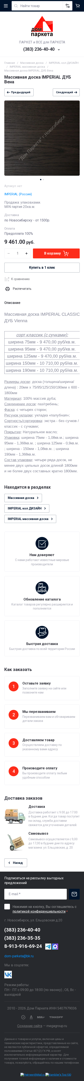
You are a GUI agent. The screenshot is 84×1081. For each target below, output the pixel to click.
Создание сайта (29, 1026)
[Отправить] (74, 894)
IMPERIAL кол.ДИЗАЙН (64, 62)
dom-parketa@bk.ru (19, 956)
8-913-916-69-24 (23, 946)
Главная (9, 62)
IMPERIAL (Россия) (18, 194)
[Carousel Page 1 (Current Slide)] (40, 179)
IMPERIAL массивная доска (27, 66)
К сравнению (20, 279)
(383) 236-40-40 (38, 49)
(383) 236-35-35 (22, 938)
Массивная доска (32, 62)
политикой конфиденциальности (38, 911)
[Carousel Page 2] (43, 179)
